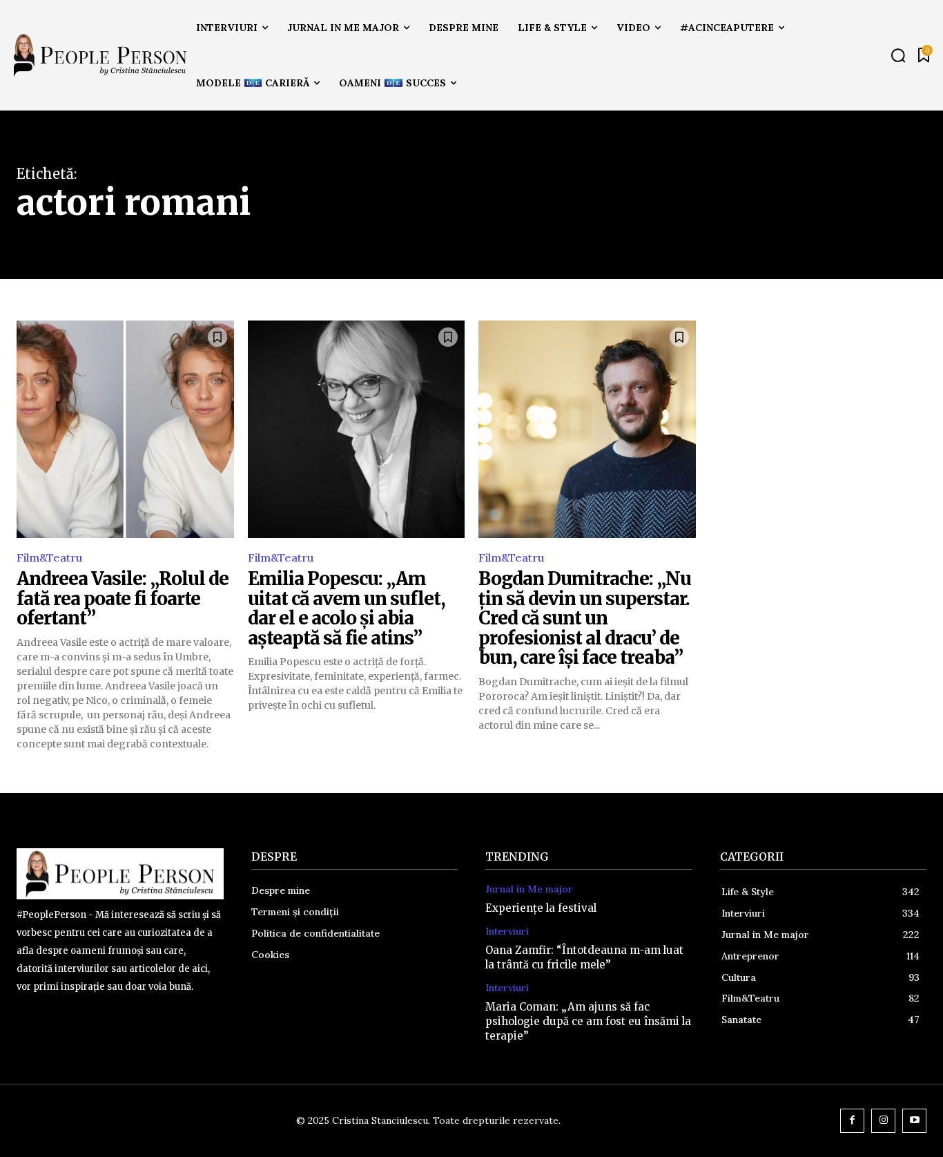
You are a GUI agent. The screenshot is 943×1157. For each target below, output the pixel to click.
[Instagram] (883, 1121)
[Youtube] (914, 1121)
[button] (898, 55)
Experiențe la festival (540, 908)
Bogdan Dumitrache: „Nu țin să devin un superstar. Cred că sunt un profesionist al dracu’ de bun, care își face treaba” (584, 618)
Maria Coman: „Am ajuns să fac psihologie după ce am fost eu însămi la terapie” (588, 1021)
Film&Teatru (49, 557)
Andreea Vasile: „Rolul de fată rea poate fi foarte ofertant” (123, 598)
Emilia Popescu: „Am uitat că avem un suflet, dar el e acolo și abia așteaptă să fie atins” (346, 608)
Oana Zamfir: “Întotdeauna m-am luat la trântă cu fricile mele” (584, 957)
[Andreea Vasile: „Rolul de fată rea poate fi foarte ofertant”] (125, 429)
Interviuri (507, 931)
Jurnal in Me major (529, 889)
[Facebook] (852, 1121)
